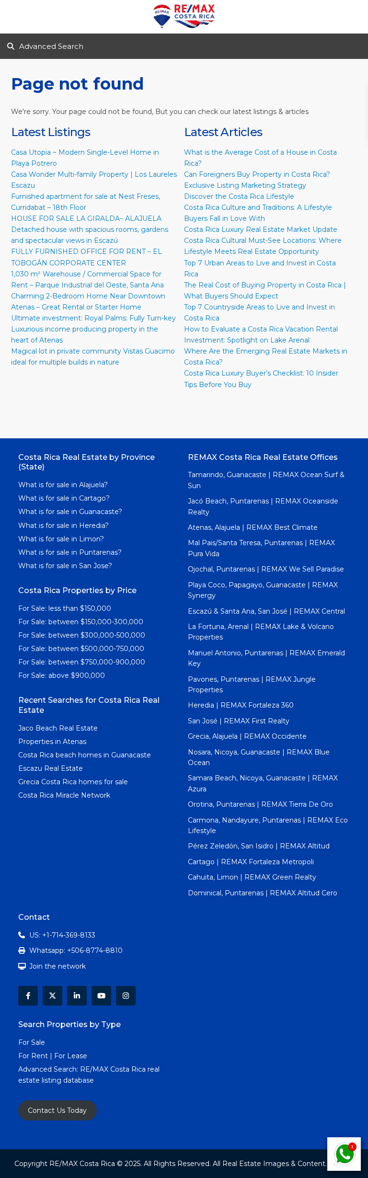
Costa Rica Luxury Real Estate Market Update (260, 229)
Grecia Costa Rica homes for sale (73, 782)
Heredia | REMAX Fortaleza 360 (241, 705)
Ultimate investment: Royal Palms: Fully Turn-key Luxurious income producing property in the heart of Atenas (93, 329)
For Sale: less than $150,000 (64, 608)
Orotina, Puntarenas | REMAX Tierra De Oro (260, 804)
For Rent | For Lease (52, 1056)
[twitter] (52, 996)
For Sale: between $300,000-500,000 (81, 635)
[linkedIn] (77, 996)
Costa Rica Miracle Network (64, 795)
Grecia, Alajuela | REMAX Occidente (247, 736)
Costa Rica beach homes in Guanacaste (84, 755)
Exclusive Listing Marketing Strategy (245, 185)
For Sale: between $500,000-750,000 (81, 648)
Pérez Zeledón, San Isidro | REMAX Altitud (259, 846)
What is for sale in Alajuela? (63, 484)
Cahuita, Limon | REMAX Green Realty (252, 877)
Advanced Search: (49, 1069)
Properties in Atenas (52, 741)
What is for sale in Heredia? (63, 525)
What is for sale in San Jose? (65, 565)
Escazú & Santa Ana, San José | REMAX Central (266, 611)
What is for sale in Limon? (61, 539)
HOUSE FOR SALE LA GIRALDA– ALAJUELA (86, 218)
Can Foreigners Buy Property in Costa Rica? (257, 174)
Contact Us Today (57, 1110)
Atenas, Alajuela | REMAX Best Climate (253, 527)
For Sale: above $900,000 (62, 675)
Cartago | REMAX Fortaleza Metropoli (251, 862)
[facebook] (28, 996)
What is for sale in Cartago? (64, 498)
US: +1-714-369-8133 (62, 935)
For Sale (31, 1042)
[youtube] (101, 996)
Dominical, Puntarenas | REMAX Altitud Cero (262, 893)
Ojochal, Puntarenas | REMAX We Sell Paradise (266, 569)
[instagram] (126, 996)
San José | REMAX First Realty (238, 721)
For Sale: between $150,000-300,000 (80, 622)
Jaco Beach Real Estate (59, 728)
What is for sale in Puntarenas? (70, 552)
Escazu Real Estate (50, 768)
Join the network (57, 966)
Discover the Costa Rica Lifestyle (239, 196)
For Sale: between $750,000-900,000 (81, 662)
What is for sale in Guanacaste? (70, 511)
